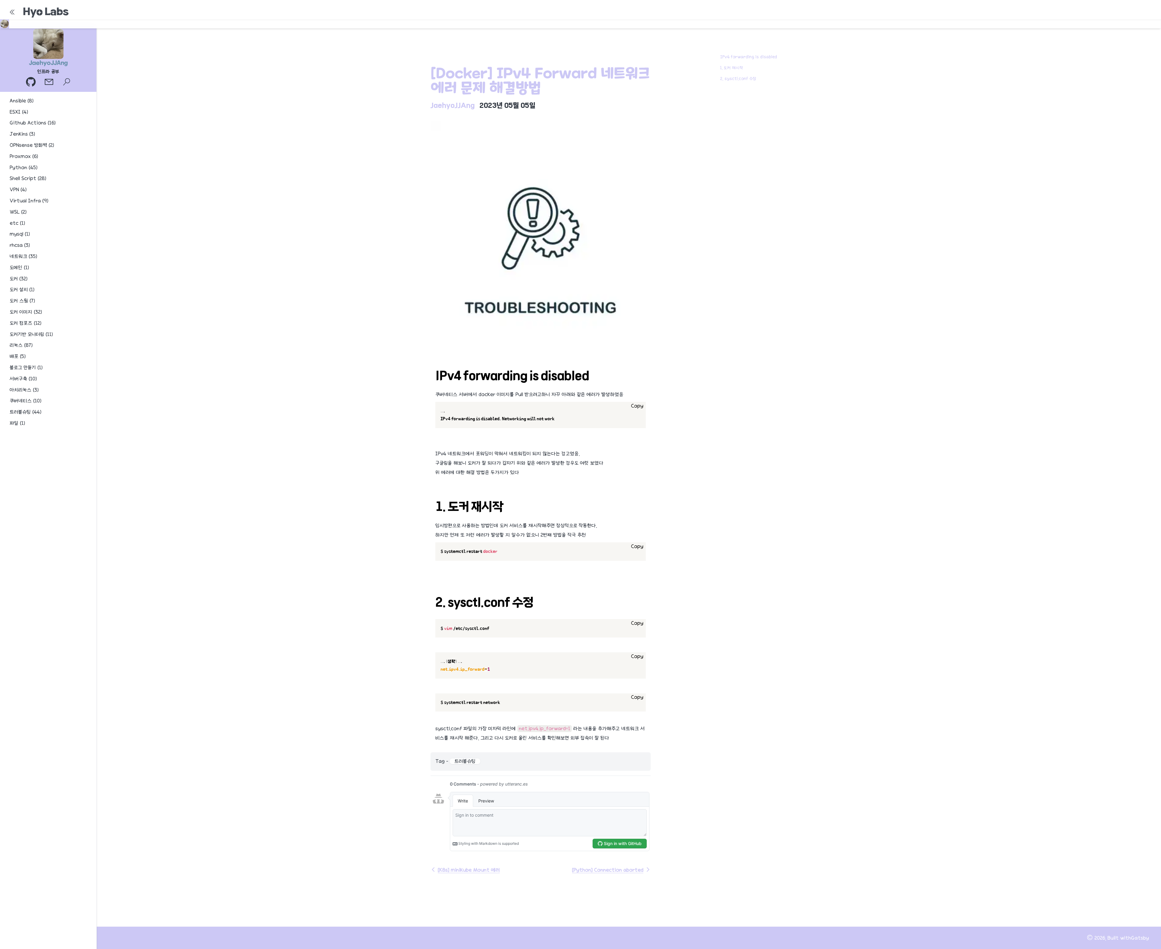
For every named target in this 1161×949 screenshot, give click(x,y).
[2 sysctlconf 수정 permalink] (432, 598)
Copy (637, 406)
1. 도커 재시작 (731, 67)
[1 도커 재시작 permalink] (432, 502)
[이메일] (49, 82)
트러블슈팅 (465, 761)
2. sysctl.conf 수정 (738, 78)
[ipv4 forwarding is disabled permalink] (432, 372)
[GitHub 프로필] (31, 82)
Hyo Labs (46, 11)
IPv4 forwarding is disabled (748, 56)
